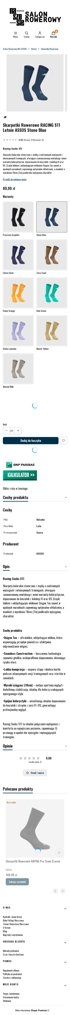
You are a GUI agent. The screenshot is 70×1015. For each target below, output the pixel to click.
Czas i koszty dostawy (13, 954)
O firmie (6, 927)
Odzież (34, 48)
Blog (5, 931)
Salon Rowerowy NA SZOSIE (15, 48)
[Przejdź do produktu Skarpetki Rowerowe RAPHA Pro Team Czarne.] (35, 828)
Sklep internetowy (31, 1010)
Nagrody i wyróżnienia (13, 935)
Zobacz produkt (17, 882)
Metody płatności (11, 951)
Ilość (5, 424)
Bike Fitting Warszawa (13, 920)
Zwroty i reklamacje (12, 977)
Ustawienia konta (11, 997)
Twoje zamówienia (11, 993)
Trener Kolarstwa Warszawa (16, 924)
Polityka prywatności (12, 974)
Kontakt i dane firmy (12, 917)
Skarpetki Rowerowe (49, 48)
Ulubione (7, 1001)
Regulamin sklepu (11, 970)
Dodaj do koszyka (30, 440)
